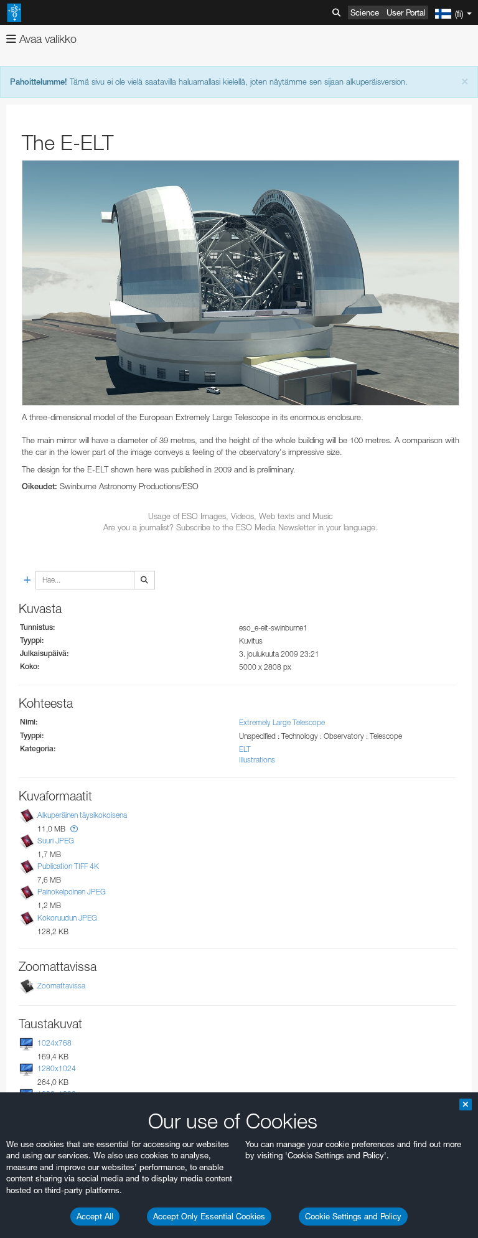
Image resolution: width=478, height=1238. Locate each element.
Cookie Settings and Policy (353, 1216)
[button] (74, 828)
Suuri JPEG (55, 840)
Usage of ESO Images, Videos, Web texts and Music (240, 516)
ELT (245, 749)
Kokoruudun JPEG (67, 917)
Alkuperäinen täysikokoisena (82, 815)
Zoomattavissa (61, 985)
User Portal (406, 12)
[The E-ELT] (240, 283)
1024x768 (54, 1043)
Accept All (95, 1216)
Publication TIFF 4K (68, 866)
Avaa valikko (46, 38)
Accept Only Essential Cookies (209, 1216)
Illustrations (257, 759)
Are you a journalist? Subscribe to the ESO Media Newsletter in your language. (240, 527)
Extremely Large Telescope (282, 722)
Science (364, 12)
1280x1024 (56, 1068)
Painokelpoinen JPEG (71, 891)
